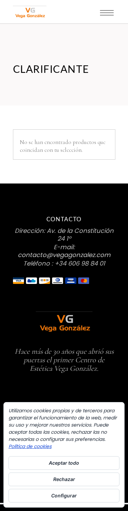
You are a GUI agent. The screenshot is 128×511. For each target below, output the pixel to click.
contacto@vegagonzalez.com (64, 255)
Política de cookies (30, 446)
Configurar (64, 495)
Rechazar (64, 479)
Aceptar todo (64, 463)
